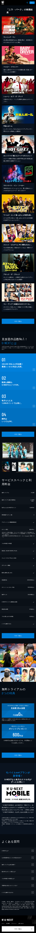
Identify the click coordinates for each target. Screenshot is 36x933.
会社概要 (8, 923)
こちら (27, 535)
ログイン (32, 2)
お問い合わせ (21, 923)
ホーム (3, 923)
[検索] (27, 2)
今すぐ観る (18, 321)
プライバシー (14, 923)
